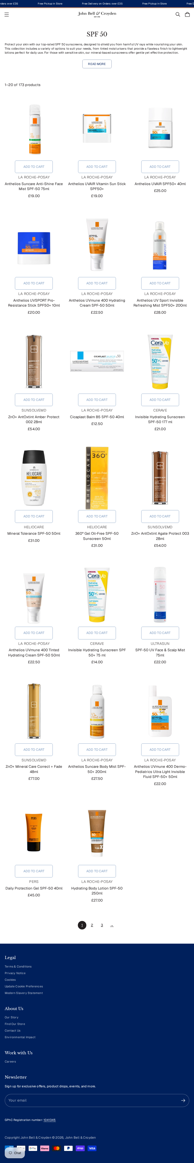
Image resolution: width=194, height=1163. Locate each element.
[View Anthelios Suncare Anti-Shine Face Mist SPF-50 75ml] (34, 128)
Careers (10, 1061)
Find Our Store (15, 1024)
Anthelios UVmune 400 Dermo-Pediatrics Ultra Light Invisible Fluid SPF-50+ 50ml (160, 771)
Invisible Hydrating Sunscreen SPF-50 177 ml (160, 419)
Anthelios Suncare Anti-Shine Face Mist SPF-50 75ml (34, 186)
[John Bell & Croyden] (97, 14)
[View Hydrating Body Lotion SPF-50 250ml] (97, 833)
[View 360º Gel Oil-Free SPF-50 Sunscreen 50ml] (97, 478)
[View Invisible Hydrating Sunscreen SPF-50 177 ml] (160, 361)
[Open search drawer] (178, 14)
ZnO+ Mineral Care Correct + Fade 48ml (34, 769)
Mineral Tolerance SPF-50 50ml (33, 533)
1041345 (50, 1120)
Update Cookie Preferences (24, 986)
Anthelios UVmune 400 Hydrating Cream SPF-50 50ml (97, 303)
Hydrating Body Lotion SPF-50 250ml (97, 891)
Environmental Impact (20, 1037)
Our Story (11, 1017)
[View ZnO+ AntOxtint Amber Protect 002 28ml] (34, 361)
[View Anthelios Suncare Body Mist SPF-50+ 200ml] (97, 711)
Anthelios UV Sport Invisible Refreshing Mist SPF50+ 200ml (160, 303)
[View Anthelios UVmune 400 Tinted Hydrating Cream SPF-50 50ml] (34, 594)
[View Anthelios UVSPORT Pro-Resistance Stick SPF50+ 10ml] (34, 245)
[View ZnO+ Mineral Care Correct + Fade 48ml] (34, 711)
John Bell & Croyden (80, 1137)
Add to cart (34, 167)
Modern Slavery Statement (24, 993)
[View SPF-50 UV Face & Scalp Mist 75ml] (160, 594)
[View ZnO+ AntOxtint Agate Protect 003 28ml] (160, 478)
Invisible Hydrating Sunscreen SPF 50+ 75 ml (97, 652)
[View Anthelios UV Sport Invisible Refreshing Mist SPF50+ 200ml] (160, 245)
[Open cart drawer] (187, 14)
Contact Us (12, 1031)
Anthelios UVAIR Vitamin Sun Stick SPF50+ (97, 186)
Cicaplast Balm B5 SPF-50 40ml (97, 417)
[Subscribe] (183, 1100)
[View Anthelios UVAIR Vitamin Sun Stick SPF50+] (97, 128)
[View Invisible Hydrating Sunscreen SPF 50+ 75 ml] (97, 594)
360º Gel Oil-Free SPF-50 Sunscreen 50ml (97, 536)
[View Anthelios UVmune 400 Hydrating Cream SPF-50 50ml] (97, 245)
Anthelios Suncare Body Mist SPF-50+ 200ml (97, 769)
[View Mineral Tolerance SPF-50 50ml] (34, 478)
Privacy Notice (15, 973)
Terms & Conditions (18, 966)
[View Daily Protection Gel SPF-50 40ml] (34, 833)
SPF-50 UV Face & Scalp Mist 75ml (160, 652)
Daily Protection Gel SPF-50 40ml (33, 888)
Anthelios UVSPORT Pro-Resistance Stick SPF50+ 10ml (34, 303)
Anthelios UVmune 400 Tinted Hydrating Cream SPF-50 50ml (34, 652)
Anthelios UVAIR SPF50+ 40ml (160, 184)
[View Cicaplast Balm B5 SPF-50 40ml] (97, 361)
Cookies (10, 980)
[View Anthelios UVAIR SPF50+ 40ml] (160, 128)
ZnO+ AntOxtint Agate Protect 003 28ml (160, 536)
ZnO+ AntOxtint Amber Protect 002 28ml (33, 419)
